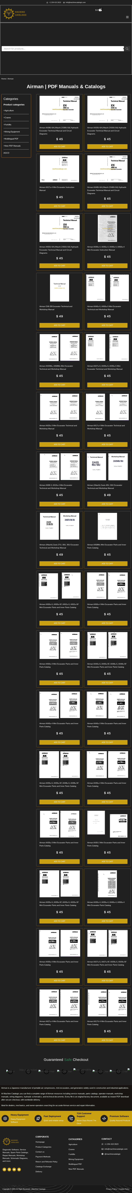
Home (3, 79)
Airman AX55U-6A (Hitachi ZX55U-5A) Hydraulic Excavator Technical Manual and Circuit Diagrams (59, 250)
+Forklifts (7, 125)
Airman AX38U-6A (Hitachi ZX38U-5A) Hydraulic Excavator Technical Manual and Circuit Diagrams (59, 131)
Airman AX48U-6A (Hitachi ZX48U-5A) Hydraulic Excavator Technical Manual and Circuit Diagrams (106, 190)
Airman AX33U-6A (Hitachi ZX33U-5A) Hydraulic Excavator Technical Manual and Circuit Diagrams (106, 131)
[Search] (127, 48)
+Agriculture (8, 110)
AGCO (6, 153)
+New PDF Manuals (12, 146)
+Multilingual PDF (10, 139)
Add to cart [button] (59, 147)
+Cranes (7, 117)
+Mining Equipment (11, 132)
